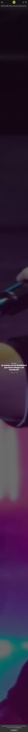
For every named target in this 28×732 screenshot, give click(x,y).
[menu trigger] (2, 2)
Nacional (14, 363)
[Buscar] (26, 2)
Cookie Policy (18, 727)
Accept (14, 730)
